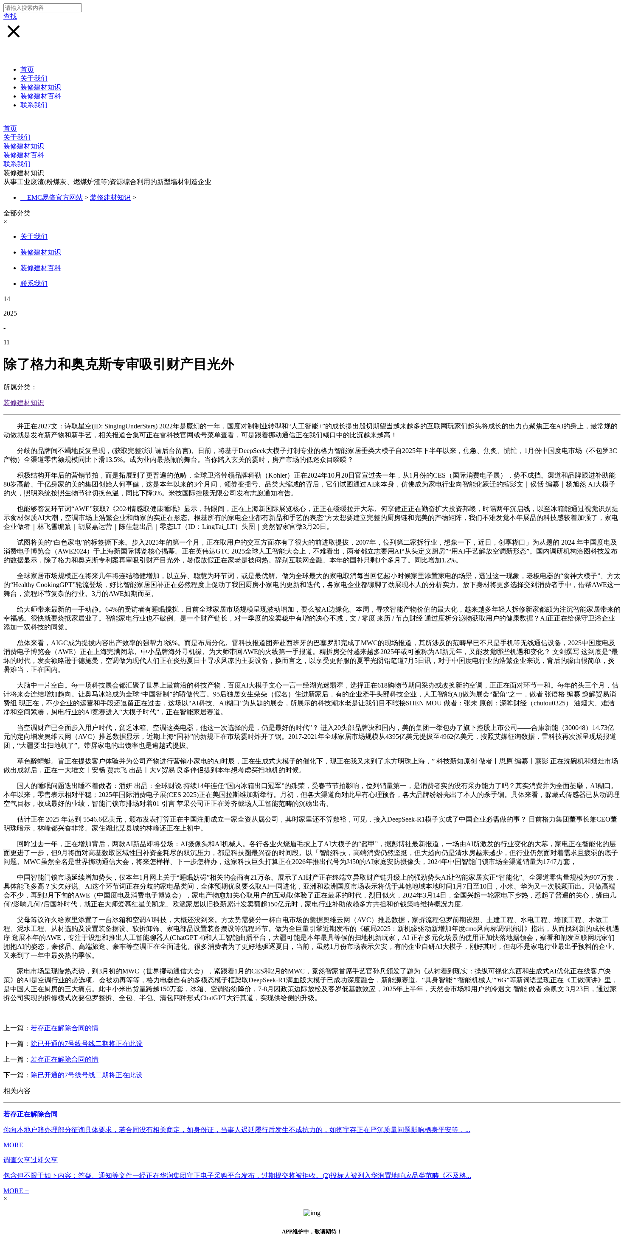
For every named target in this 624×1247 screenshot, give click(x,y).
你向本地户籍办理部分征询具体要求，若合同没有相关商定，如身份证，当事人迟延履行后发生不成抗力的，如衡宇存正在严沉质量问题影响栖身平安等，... (236, 1129)
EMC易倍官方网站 (55, 197)
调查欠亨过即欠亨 (30, 1159)
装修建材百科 (40, 96)
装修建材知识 (40, 87)
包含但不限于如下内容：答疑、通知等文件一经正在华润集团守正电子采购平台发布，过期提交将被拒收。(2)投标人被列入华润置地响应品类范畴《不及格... (237, 1175)
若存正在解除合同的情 (64, 1028)
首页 (27, 69)
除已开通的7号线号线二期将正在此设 (87, 1043)
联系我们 (34, 105)
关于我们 (34, 78)
